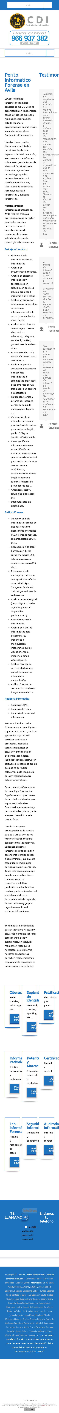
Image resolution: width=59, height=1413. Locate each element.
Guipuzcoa (33, 1303)
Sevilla (26, 1327)
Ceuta (43, 1295)
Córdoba (15, 1299)
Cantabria (16, 1295)
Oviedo (33, 1319)
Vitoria (8, 1335)
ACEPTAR (30, 1410)
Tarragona (40, 1327)
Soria (32, 1327)
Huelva (19, 1307)
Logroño (19, 1315)
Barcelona (27, 1291)
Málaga (40, 1315)
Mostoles (9, 1319)
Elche (29, 1299)
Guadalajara (22, 1303)
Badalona (9, 1291)
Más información (16, 1018)
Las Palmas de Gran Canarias (25, 1311)
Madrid (32, 1315)
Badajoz (47, 1287)
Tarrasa (49, 1327)
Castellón (36, 1295)
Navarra (18, 1319)
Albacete (50, 1283)
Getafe (44, 1299)
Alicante (17, 1287)
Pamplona (18, 1323)
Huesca (26, 1307)
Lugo (26, 1315)
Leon (49, 1311)
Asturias (33, 1287)
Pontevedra (29, 1323)
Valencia (33, 1331)
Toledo (25, 1331)
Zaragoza (33, 1335)
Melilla (47, 1315)
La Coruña (45, 1307)
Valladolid (42, 1331)
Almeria (25, 1287)
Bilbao (36, 1291)
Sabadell (39, 1323)
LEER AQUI (45, 1405)
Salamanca (48, 1323)
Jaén (32, 1307)
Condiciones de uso (34, 1279)
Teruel (18, 1331)
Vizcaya (15, 1335)
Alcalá (10, 1287)
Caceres (50, 1291)
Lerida (11, 1315)
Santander (10, 1327)
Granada (12, 1303)
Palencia (41, 1319)
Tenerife (10, 1331)
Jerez (37, 1307)
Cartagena (26, 1295)
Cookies (19, 1283)
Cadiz (8, 1295)
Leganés (42, 1311)
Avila (40, 1287)
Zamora (23, 1335)
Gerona (36, 1299)
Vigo (50, 1331)
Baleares (18, 1291)
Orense (25, 1319)
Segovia (19, 1327)
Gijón (50, 1299)
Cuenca (23, 1299)
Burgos (43, 1291)
